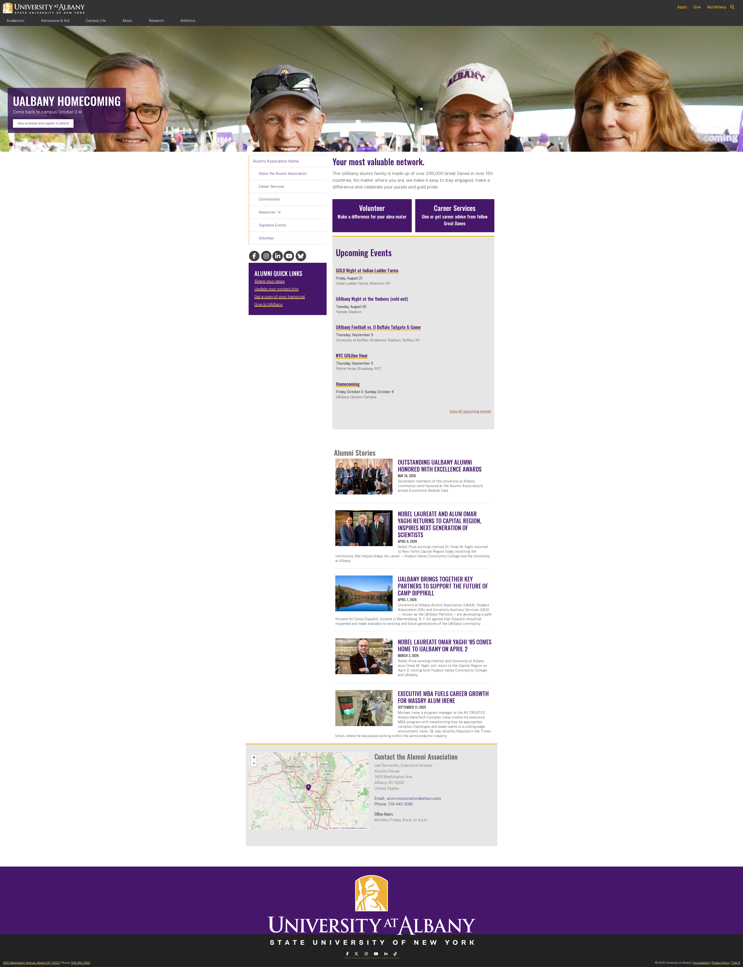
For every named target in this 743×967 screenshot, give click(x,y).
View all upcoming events (470, 411)
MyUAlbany (716, 7)
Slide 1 (11, 144)
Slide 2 (17, 144)
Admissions (55, 21)
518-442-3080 (400, 804)
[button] (308, 787)
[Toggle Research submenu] (172, 20)
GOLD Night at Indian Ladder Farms (367, 270)
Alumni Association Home (276, 161)
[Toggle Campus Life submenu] (114, 20)
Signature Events (272, 225)
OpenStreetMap (349, 828)
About (127, 21)
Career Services (271, 186)
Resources (267, 212)
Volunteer (266, 238)
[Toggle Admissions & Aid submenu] (77, 20)
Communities (269, 199)
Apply (682, 7)
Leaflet (334, 828)
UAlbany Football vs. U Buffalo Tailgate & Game (378, 326)
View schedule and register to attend (43, 123)
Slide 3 (24, 144)
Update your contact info (276, 289)
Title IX (735, 962)
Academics (15, 21)
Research (156, 21)
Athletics (187, 21)
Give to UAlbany (268, 304)
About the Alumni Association (283, 173)
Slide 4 (30, 144)
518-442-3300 (80, 962)
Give (697, 7)
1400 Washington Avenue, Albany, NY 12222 (31, 962)
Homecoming (348, 383)
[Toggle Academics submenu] (32, 20)
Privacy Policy (720, 962)
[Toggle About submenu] (140, 20)
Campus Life (96, 21)
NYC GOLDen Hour (352, 355)
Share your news (269, 281)
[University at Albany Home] (44, 8)
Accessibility (701, 962)
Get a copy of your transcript (279, 296)
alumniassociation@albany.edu (414, 798)
